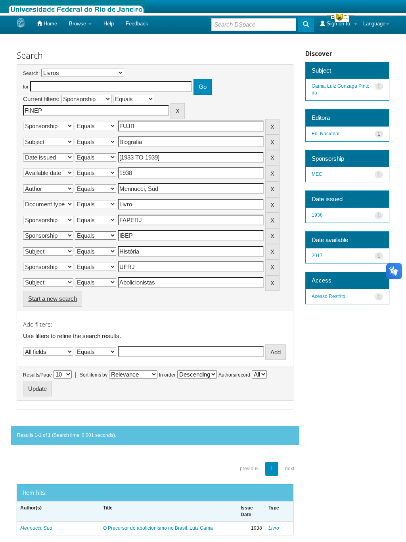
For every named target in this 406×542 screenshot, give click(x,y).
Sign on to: (339, 24)
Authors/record (234, 375)
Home (49, 24)
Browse (78, 24)
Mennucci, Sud (36, 528)
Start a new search (52, 298)
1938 (317, 215)
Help (108, 24)
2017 (317, 255)
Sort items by (93, 375)
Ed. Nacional (325, 133)
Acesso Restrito (328, 296)
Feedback (137, 24)
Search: (31, 73)
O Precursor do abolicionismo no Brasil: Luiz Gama (158, 528)
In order (167, 375)
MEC (317, 174)
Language (374, 24)
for (26, 87)
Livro (273, 528)
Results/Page (37, 375)
